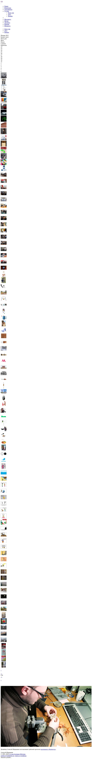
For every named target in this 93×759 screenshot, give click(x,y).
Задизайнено (8, 9)
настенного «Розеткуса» (48, 749)
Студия (6, 11)
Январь (10, 16)
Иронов (6, 24)
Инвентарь (7, 8)
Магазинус (7, 19)
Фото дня (11, 13)
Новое (6, 6)
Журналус (7, 26)
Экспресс (7, 22)
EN (2, 1)
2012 (9, 14)
